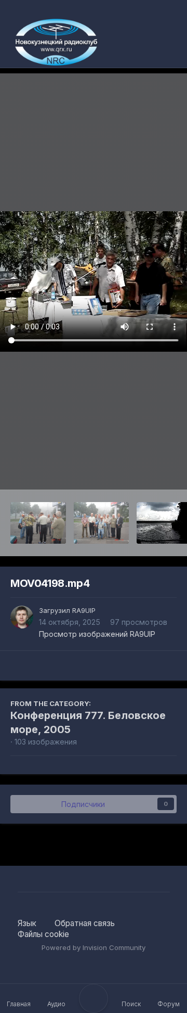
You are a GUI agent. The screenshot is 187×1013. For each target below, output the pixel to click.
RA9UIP (84, 610)
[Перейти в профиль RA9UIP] (21, 617)
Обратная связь (85, 923)
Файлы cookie (43, 934)
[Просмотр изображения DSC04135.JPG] (101, 523)
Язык (28, 923)
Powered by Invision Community (93, 947)
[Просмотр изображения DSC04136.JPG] (38, 523)
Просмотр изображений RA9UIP (97, 634)
